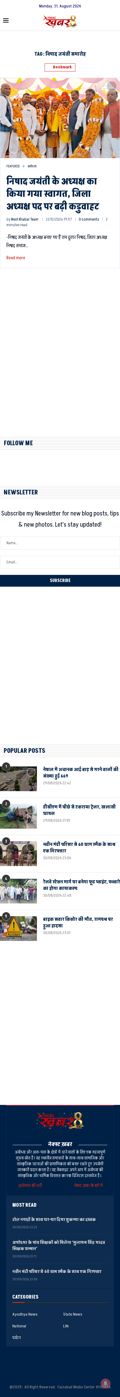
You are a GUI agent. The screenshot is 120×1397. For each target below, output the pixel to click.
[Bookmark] (111, 86)
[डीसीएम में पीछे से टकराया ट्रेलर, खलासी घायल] (18, 816)
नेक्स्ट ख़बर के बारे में (88, 1185)
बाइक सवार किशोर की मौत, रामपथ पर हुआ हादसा (78, 922)
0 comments (89, 219)
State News (72, 1314)
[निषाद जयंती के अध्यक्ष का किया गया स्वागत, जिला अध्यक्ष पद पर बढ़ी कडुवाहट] (60, 118)
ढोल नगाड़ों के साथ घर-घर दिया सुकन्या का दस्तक (54, 1219)
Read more (15, 258)
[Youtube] (79, 1363)
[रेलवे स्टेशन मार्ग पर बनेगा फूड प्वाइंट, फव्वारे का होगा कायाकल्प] (18, 891)
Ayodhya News (25, 1314)
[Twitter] (60, 1363)
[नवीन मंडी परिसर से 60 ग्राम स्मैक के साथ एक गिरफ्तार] (18, 853)
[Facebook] (40, 1363)
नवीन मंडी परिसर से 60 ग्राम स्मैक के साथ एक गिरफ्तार (79, 847)
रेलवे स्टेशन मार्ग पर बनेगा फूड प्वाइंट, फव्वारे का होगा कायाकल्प (81, 885)
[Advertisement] (60, 358)
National (19, 1326)
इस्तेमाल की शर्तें (31, 1185)
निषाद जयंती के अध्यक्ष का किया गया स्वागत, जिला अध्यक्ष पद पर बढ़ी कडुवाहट (52, 194)
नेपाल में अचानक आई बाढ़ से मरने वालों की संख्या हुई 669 (80, 772)
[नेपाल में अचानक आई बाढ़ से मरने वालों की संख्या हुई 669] (18, 778)
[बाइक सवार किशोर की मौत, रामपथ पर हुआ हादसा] (18, 928)
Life (66, 1326)
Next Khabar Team (24, 219)
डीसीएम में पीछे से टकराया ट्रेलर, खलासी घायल (79, 810)
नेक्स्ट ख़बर (60, 1144)
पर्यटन (16, 1338)
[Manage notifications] (105, 1383)
